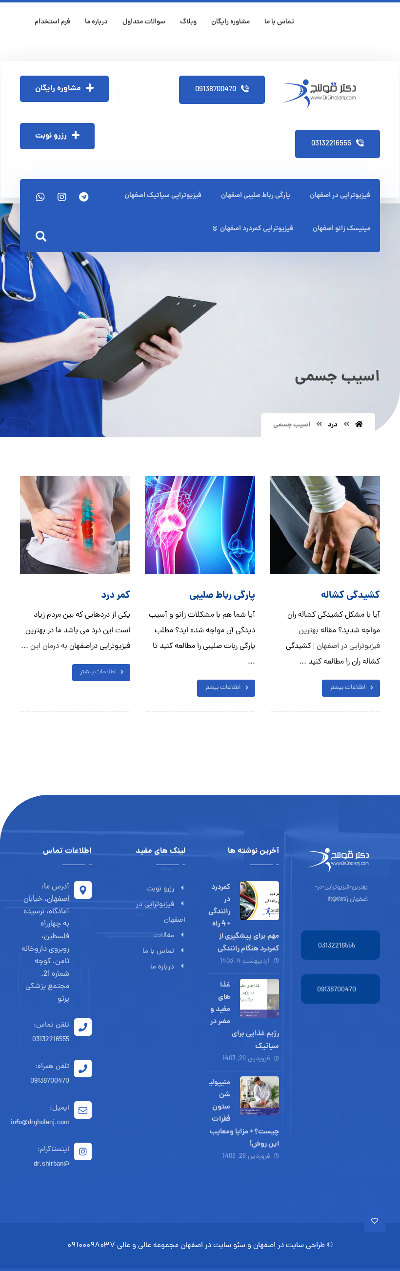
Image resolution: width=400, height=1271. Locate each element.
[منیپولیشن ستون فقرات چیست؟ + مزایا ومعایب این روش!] (259, 1095)
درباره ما (162, 967)
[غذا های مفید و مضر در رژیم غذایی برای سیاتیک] (259, 998)
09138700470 (336, 990)
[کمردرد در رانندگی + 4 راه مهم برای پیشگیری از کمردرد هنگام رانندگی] (259, 900)
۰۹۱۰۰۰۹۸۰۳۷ (91, 1245)
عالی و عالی (134, 1245)
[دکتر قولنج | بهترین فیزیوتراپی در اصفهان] (322, 94)
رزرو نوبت (160, 889)
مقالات (164, 936)
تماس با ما (158, 951)
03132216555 (336, 946)
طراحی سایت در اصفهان (289, 1245)
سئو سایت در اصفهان (212, 1245)
